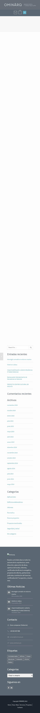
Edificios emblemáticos (15, 502)
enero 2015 (10, 442)
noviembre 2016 (12, 405)
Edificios (22, 656)
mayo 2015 (10, 432)
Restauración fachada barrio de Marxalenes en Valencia (17, 378)
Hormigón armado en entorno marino (19, 359)
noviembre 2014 (12, 453)
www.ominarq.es (15, 643)
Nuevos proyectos (13, 518)
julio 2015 (10, 421)
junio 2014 (10, 479)
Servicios (22, 705)
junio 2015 (10, 426)
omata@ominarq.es (16, 637)
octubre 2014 (11, 458)
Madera (10, 662)
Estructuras (11, 659)
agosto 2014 (11, 468)
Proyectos (29, 705)
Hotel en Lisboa (12, 365)
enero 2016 (10, 416)
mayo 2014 (10, 484)
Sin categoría (11, 534)
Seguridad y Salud (13, 528)
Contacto (20, 707)
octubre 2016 (11, 410)
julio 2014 (10, 474)
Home (9, 705)
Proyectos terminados (14, 523)
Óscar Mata (15, 705)
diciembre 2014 (12, 447)
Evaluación (19, 659)
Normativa (10, 513)
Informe (27, 659)
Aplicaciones (11, 497)
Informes (10, 507)
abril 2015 (10, 437)
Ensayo (29, 656)
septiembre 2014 (12, 463)
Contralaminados (13, 656)
